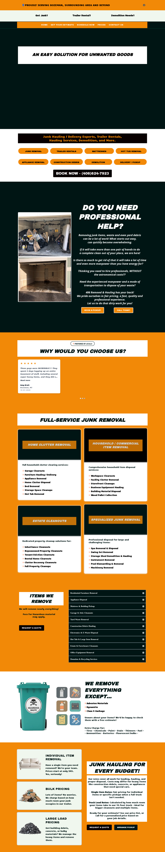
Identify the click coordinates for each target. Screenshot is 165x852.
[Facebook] (144, 5)
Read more (25, 380)
